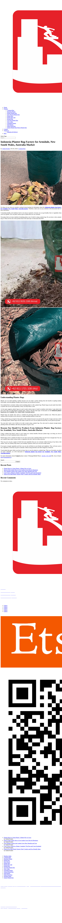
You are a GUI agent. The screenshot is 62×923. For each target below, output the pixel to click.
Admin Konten (6, 148)
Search (2, 460)
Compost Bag (10, 110)
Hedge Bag (7, 860)
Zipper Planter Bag (9, 877)
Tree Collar (10, 122)
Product (6, 109)
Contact (6, 129)
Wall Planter (10, 124)
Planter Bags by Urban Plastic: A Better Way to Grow (17, 468)
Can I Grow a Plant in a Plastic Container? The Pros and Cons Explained (22, 473)
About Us (6, 130)
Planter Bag (10, 116)
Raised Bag (10, 119)
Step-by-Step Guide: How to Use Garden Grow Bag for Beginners (21, 470)
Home (5, 107)
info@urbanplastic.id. (10, 600)
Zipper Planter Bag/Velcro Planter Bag (17, 127)
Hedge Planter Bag (12, 113)
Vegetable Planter (11, 123)
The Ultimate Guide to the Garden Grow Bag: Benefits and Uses (20, 471)
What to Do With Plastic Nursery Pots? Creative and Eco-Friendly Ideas (22, 474)
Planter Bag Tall (11, 117)
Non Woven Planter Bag (13, 114)
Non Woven (7, 862)
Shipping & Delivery (12, 132)
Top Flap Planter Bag (12, 120)
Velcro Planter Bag (8, 872)
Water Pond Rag (11, 126)
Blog (5, 133)
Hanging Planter (11, 111)
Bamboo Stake (7, 856)
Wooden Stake (7, 876)
